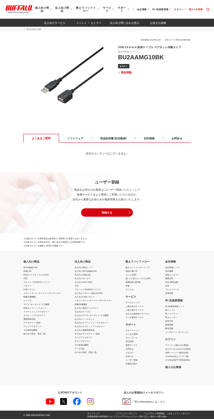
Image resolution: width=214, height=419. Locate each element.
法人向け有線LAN (83, 274)
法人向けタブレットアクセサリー (90, 326)
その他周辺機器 (30, 329)
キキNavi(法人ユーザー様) (177, 356)
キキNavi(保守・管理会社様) (177, 359)
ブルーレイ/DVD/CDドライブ (36, 282)
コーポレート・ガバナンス (176, 331)
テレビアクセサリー (32, 326)
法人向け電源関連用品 (85, 329)
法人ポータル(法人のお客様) (178, 348)
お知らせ (130, 356)
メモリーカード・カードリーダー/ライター (42, 293)
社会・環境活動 (171, 282)
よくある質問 (132, 333)
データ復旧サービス (135, 317)
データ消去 (80, 348)
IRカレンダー (171, 317)
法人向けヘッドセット (85, 318)
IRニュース (170, 309)
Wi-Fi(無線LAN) (30, 267)
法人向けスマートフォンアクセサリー (92, 322)
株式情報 (169, 328)
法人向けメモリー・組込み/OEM (89, 293)
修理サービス (132, 344)
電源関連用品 (29, 318)
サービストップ (133, 302)
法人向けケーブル (83, 311)
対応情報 (130, 341)
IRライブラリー (172, 313)
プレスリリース (172, 289)
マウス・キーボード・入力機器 (36, 304)
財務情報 (169, 324)
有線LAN (27, 270)
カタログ (130, 352)
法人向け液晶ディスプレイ (87, 307)
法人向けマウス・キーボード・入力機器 (92, 315)
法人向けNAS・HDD (83, 282)
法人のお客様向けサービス (138, 313)
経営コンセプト (172, 274)
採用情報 (169, 293)
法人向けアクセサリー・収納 (87, 333)
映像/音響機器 (29, 296)
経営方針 (169, 320)
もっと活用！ (131, 274)
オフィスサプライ (83, 340)
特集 (128, 285)
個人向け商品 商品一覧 (34, 333)
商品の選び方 (132, 270)
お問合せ (130, 348)
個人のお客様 (173, 367)
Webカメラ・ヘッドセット (35, 307)
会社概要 (169, 270)
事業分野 (169, 278)
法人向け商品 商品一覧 (86, 352)
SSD (25, 278)
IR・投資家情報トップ (174, 306)
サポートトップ (133, 330)
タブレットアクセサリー (34, 315)
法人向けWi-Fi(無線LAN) (86, 270)
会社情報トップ (172, 267)
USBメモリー (29, 289)
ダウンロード (132, 337)
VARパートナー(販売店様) (177, 352)
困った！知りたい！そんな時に (139, 278)
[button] (107, 212)
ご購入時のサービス (135, 306)
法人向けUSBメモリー (85, 296)
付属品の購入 (132, 363)
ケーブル (27, 300)
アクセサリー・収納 (31, 322)
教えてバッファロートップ (138, 267)
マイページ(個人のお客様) (177, 344)
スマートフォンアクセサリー (36, 311)
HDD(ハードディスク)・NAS (35, 274)
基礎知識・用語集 (133, 282)
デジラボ (130, 289)
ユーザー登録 (132, 359)
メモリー (27, 285)
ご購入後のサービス (135, 309)
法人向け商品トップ (84, 267)
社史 (167, 285)
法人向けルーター (83, 278)
